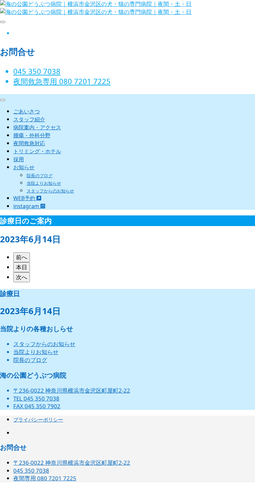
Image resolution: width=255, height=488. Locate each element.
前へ (21, 257)
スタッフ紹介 (29, 119)
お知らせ (24, 167)
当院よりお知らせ (44, 183)
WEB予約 (25, 198)
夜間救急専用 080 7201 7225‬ (62, 81)
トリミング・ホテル (37, 151)
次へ (21, 277)
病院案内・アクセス (37, 127)
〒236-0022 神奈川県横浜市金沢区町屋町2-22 (71, 390)
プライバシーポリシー (38, 419)
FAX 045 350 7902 (36, 406)
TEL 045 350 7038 (36, 398)
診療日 (10, 293)
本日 (21, 267)
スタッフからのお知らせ (50, 191)
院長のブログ (39, 176)
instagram (27, 206)
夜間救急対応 (29, 143)
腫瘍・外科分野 (31, 135)
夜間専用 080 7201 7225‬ (44, 478)
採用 (18, 159)
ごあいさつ (26, 111)
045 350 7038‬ (36, 71)
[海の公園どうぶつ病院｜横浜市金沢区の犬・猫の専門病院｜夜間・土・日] (96, 12)
